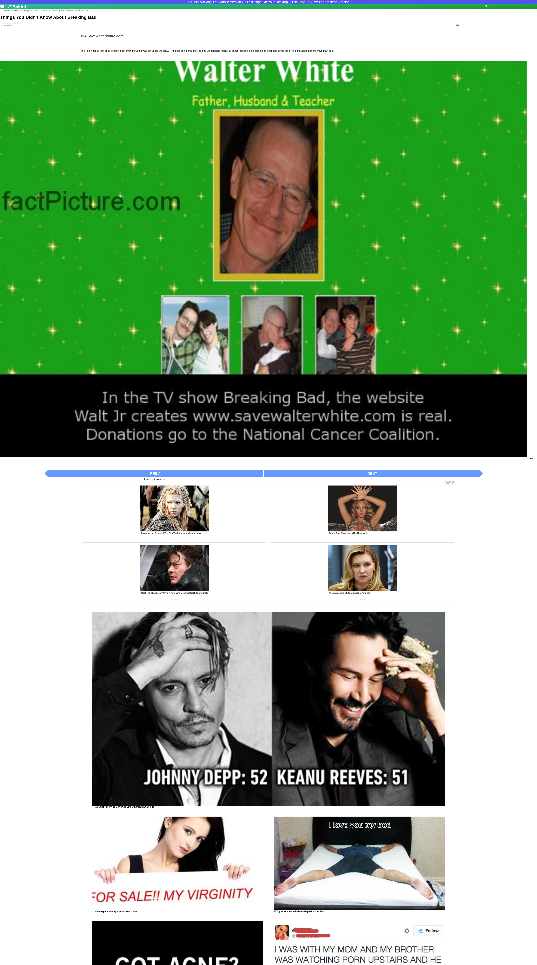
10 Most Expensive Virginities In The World (114, 911)
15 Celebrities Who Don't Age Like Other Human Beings (124, 807)
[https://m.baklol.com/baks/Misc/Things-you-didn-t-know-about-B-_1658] (457, 25)
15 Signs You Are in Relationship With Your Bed (299, 911)
